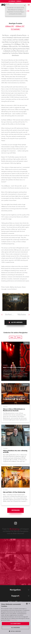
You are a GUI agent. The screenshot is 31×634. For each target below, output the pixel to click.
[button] (15, 631)
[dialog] (15, 618)
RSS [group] (28, 11)
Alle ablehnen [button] (15, 627)
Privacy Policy (13, 620)
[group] (15, 322)
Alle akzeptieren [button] (15, 623)
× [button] (29, 603)
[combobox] (27, 604)
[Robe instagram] (15, 523)
